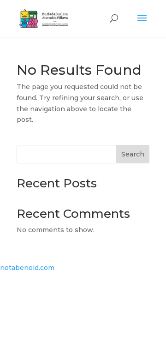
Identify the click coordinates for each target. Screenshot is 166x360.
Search (132, 154)
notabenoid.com (27, 268)
